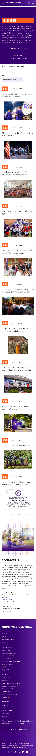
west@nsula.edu (7, 611)
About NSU (5, 705)
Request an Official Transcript (10, 656)
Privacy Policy (22, 747)
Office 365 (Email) (7, 648)
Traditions (4, 697)
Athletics (4, 680)
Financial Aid (5, 713)
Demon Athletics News (18, 59)
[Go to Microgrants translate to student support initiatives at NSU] (18, 415)
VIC (3, 667)
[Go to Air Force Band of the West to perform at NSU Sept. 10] (18, 142)
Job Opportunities (7, 691)
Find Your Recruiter (7, 711)
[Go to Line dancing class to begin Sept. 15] (18, 453)
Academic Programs (7, 678)
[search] (29, 3)
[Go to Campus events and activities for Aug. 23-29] (18, 220)
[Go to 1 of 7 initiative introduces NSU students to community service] (18, 181)
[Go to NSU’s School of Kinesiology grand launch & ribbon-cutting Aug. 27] (18, 491)
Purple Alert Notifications (9, 653)
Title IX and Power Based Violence (12, 661)
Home (3, 66)
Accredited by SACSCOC (14, 745)
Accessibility (15, 747)
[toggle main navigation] (33, 3)
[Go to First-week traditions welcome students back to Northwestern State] (18, 376)
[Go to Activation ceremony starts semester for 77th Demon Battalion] (18, 337)
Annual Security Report (8, 639)
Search (4, 75)
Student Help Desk (7, 659)
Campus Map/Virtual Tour (9, 686)
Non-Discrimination (6, 747)
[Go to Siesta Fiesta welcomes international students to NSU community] (18, 259)
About (11, 66)
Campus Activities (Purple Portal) (11, 683)
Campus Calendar (17, 48)
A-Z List (4, 637)
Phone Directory (6, 650)
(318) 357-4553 (7, 599)
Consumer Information (8, 689)
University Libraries (7, 664)
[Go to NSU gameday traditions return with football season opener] (18, 103)
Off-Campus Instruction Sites (10, 694)
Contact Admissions (17, 729)
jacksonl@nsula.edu (8, 602)
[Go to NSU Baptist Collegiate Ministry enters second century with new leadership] (18, 298)
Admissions (5, 708)
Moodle (4, 645)
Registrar (4, 716)
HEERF (4, 642)
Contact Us (17, 55)
